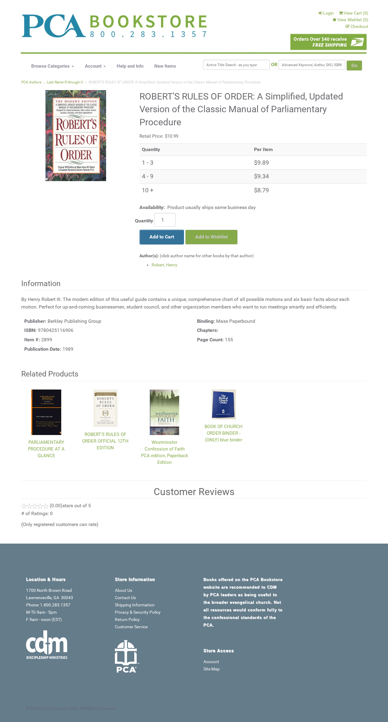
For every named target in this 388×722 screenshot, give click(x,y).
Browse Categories (51, 66)
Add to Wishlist (211, 237)
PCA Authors (31, 82)
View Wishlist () (352, 19)
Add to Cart (161, 237)
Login (328, 13)
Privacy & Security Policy (138, 612)
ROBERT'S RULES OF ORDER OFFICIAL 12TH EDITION (105, 441)
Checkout (359, 26)
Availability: (152, 207)
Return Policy (127, 619)
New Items (165, 66)
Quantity (144, 221)
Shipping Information (135, 604)
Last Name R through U (65, 82)
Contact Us (125, 597)
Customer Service (131, 626)
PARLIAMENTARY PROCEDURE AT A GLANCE (46, 449)
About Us (123, 590)
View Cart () (356, 13)
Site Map (211, 668)
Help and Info (130, 66)
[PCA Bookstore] (52, 28)
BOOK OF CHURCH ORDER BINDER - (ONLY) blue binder (223, 433)
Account (94, 66)
